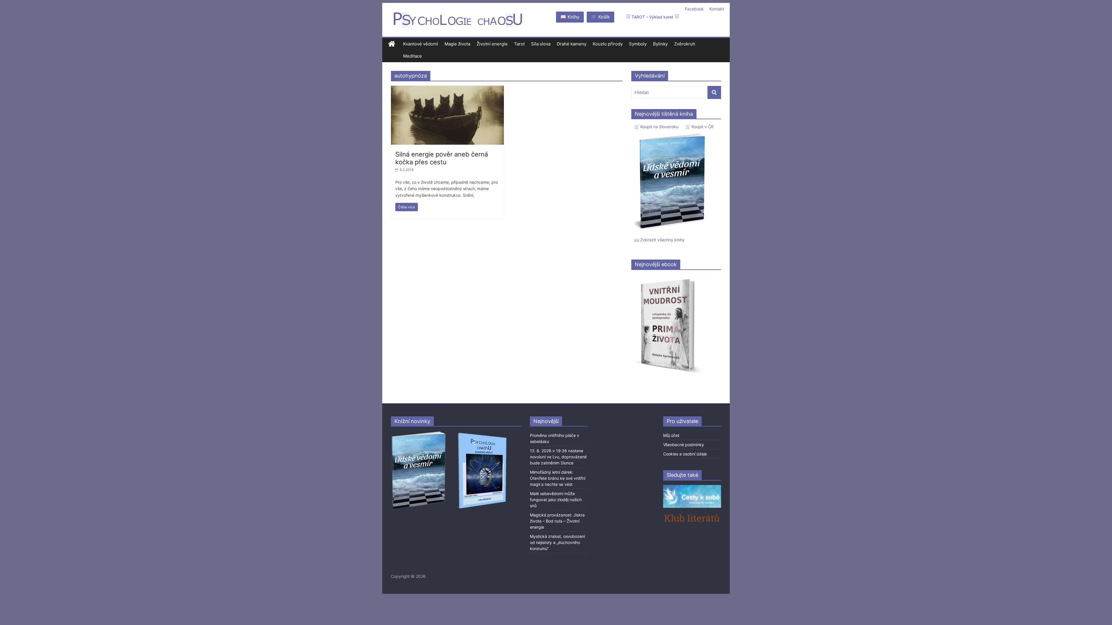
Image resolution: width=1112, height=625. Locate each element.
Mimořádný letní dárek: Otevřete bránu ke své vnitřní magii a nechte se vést (557, 478)
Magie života (457, 44)
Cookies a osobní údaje (685, 453)
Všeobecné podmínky (683, 444)
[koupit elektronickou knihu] (667, 277)
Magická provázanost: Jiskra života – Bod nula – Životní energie (557, 521)
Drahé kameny (571, 44)
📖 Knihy (569, 17)
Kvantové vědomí (420, 44)
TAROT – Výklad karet (652, 16)
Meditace (412, 56)
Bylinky (660, 44)
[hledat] (714, 92)
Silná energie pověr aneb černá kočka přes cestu (441, 158)
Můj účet (671, 435)
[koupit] (482, 433)
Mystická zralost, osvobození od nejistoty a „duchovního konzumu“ (557, 542)
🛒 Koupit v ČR (699, 126)
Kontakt (716, 8)
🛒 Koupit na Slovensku (656, 126)
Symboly (638, 44)
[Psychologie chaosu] (391, 44)
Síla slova (540, 44)
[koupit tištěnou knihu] (670, 133)
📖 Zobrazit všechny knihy (659, 239)
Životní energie (492, 44)
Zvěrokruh (684, 44)
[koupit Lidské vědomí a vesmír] (419, 433)
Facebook (694, 8)
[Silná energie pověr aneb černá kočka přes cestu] (447, 89)
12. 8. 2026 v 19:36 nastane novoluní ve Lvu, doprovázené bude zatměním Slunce (558, 456)
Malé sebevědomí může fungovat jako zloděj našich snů (556, 499)
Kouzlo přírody (608, 44)
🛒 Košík (600, 17)
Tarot (519, 44)
